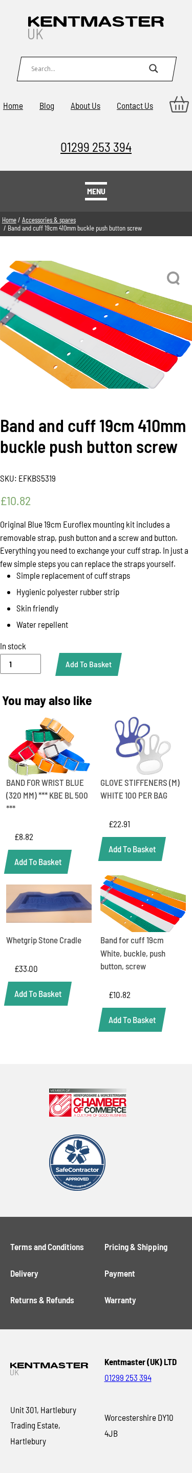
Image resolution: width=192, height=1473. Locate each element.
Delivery (24, 1273)
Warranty (120, 1300)
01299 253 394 (96, 146)
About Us (85, 105)
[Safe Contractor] (88, 1163)
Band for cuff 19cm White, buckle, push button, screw (132, 953)
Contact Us (135, 105)
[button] (174, 278)
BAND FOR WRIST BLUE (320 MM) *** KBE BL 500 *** (47, 795)
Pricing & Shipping (135, 1246)
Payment (119, 1273)
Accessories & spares (49, 220)
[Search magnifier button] (153, 68)
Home (13, 105)
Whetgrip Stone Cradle (43, 940)
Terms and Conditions (47, 1246)
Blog (46, 105)
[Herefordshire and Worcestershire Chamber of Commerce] (88, 1103)
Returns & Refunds (42, 1300)
